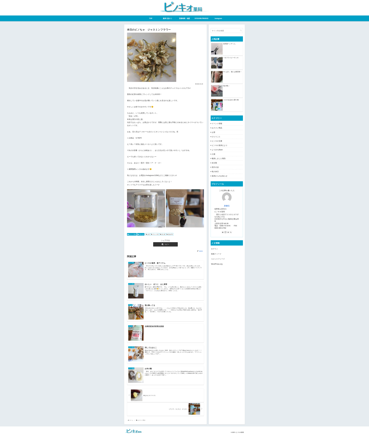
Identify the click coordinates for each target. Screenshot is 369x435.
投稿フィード (216, 253)
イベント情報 (217, 123)
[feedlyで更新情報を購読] (228, 232)
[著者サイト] (223, 232)
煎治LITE (170, 234)
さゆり (227, 205)
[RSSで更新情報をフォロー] (231, 232)
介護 (213, 154)
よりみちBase (217, 149)
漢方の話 (141, 234)
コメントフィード (218, 258)
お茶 (148, 234)
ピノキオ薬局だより (219, 145)
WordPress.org (216, 264)
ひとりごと (216, 136)
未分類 (214, 162)
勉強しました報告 (219, 158)
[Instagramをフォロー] (225, 232)
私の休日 (215, 171)
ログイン (214, 248)
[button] (241, 30)
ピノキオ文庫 (217, 141)
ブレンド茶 (155, 234)
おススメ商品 (132, 234)
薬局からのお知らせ (219, 176)
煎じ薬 (163, 234)
